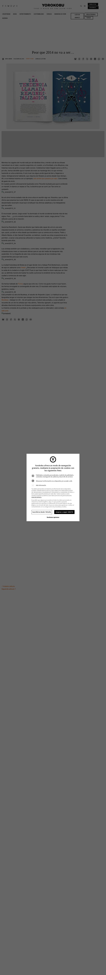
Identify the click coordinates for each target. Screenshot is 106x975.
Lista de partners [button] (36, 497)
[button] (53, 485)
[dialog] (53, 487)
